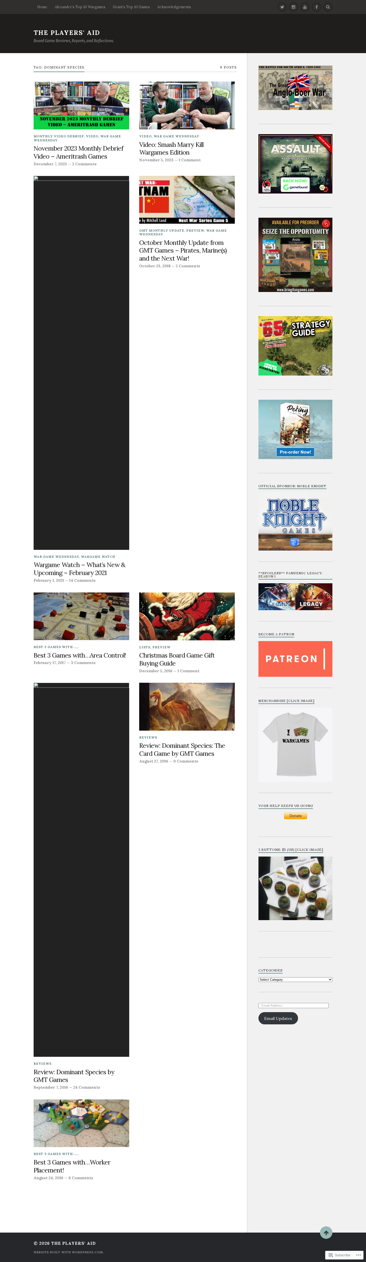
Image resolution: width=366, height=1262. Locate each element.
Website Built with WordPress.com (68, 1252)
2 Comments (84, 164)
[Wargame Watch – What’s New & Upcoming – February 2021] (81, 363)
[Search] (327, 6)
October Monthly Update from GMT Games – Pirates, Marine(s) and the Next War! (183, 251)
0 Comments (185, 761)
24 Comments (86, 1087)
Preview (195, 230)
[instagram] (293, 6)
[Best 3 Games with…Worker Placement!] (81, 1123)
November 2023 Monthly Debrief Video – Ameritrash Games (78, 152)
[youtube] (305, 6)
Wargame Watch (98, 557)
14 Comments (82, 580)
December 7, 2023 (50, 164)
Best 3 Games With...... (56, 647)
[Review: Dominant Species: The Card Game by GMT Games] (187, 707)
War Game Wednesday (176, 136)
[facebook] (316, 6)
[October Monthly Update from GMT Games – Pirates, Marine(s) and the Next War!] (187, 200)
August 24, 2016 (48, 1177)
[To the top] (326, 1232)
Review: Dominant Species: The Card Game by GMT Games (182, 750)
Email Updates (278, 1018)
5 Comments (188, 266)
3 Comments (83, 662)
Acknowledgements (174, 7)
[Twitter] (282, 6)
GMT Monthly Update (161, 230)
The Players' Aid (67, 32)
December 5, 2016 (155, 671)
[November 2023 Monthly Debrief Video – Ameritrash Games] (81, 105)
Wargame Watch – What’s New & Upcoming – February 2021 (79, 569)
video (92, 136)
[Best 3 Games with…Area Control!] (81, 616)
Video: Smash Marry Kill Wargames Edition (171, 149)
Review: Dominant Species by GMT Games (74, 1076)
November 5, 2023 (156, 160)
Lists (144, 647)
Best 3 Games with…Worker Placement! (72, 1166)
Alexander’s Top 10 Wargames (80, 7)
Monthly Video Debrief (59, 136)
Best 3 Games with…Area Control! (80, 655)
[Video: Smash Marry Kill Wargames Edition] (187, 105)
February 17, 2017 (50, 662)
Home (42, 7)
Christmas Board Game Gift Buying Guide (177, 659)
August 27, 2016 (153, 761)
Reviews (43, 1064)
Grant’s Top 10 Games (131, 7)
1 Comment (190, 160)
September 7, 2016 (51, 1087)
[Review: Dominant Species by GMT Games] (81, 870)
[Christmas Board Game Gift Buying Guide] (187, 616)
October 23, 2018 (155, 266)
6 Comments (80, 1177)
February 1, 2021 (49, 580)
